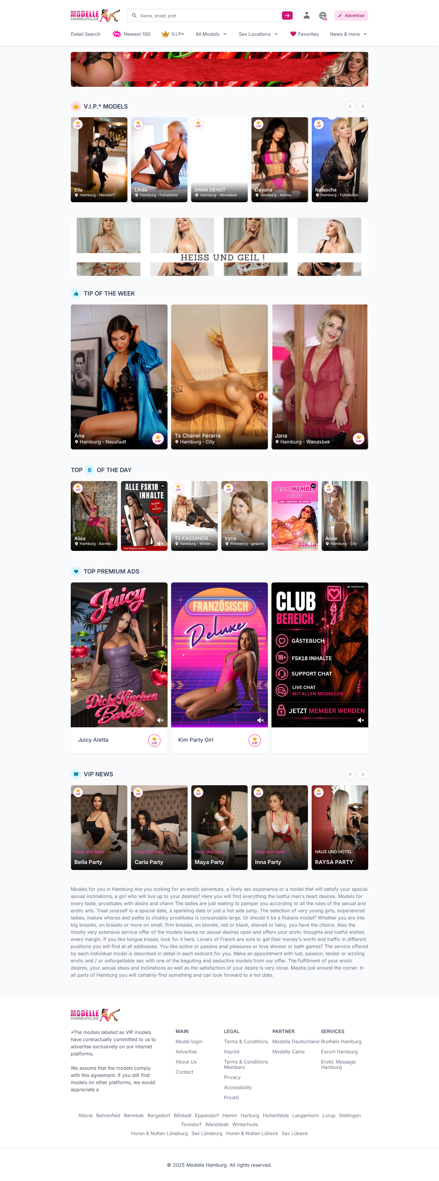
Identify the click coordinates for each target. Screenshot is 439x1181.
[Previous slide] (350, 106)
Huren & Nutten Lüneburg (159, 1133)
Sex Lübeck (295, 1133)
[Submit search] (287, 15)
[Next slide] (363, 106)
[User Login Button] (306, 14)
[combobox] (211, 15)
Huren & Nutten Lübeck (252, 1133)
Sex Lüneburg (206, 1133)
